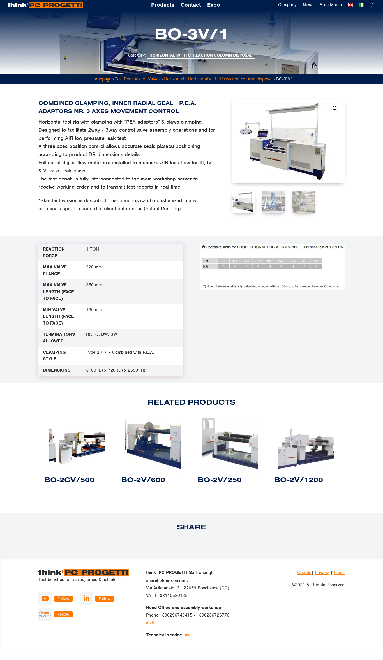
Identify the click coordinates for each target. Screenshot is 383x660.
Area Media (331, 5)
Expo (213, 5)
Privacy (322, 572)
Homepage (100, 79)
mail (150, 623)
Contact (191, 5)
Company (287, 5)
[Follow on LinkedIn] (86, 598)
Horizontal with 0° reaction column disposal (200, 55)
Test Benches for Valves (137, 79)
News (308, 5)
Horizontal (174, 79)
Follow (63, 598)
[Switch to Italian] (361, 5)
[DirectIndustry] (45, 614)
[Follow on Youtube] (45, 598)
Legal (339, 572)
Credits (304, 572)
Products (162, 5)
